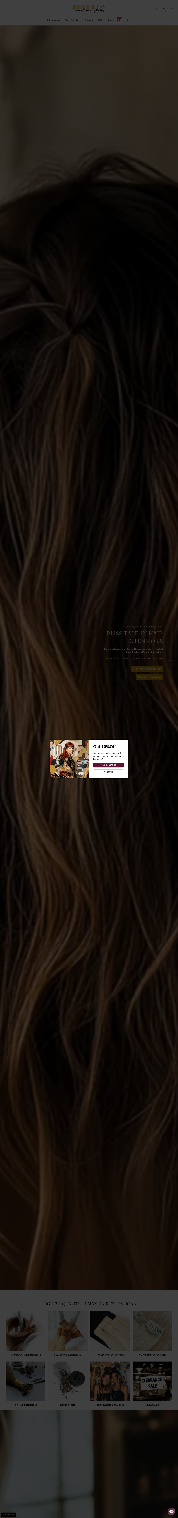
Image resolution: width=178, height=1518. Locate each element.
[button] (171, 1511)
